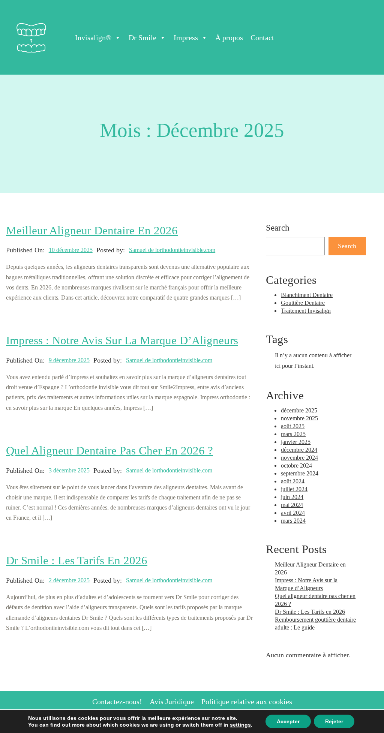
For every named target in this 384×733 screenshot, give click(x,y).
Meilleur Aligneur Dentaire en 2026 (92, 230)
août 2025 (292, 426)
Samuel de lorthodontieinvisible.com (172, 250)
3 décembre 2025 (69, 470)
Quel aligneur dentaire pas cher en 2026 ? (109, 450)
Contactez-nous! (117, 701)
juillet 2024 (294, 489)
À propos (229, 37)
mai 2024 (292, 505)
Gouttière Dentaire (303, 303)
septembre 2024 (299, 473)
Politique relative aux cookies (246, 701)
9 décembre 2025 (69, 360)
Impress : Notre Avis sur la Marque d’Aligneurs (122, 340)
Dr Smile (142, 37)
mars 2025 (293, 434)
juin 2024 (292, 497)
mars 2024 (293, 520)
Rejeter (334, 721)
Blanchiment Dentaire (307, 295)
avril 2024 (293, 513)
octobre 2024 (296, 465)
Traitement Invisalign (306, 310)
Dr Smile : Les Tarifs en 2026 (76, 560)
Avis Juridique (172, 701)
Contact (262, 37)
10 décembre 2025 (71, 250)
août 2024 (292, 481)
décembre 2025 (299, 410)
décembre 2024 (299, 450)
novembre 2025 (299, 418)
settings (240, 725)
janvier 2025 (295, 442)
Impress (186, 37)
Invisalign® (93, 37)
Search (347, 246)
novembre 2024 (299, 457)
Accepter (288, 721)
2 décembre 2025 (69, 580)
